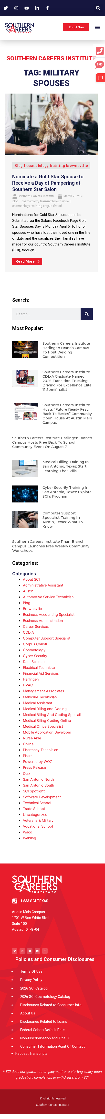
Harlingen (31, 679)
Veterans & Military (38, 820)
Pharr (27, 756)
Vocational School (38, 826)
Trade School (34, 809)
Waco (27, 832)
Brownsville (32, 609)
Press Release (34, 767)
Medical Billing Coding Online (47, 720)
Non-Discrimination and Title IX (45, 1038)
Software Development (42, 797)
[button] (98, 8)
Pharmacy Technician (40, 750)
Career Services (36, 626)
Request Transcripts (31, 1053)
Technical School (37, 803)
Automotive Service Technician (48, 597)
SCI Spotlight (34, 791)
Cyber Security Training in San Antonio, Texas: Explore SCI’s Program (67, 492)
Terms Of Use (31, 971)
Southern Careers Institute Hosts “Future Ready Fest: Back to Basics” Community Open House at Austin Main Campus (67, 414)
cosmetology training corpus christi (37, 206)
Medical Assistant (37, 703)
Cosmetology (34, 650)
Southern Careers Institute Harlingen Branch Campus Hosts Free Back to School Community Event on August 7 (52, 442)
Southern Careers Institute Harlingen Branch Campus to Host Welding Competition (66, 350)
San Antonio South (38, 785)
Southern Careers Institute (36, 196)
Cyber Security (35, 656)
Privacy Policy (31, 980)
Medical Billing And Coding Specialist (53, 715)
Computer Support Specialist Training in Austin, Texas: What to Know (62, 520)
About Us (27, 1013)
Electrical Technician (39, 667)
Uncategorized (35, 814)
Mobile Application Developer (47, 732)
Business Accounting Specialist (48, 614)
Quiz (26, 773)
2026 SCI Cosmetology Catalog (45, 996)
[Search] (87, 314)
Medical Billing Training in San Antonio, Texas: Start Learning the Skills (65, 466)
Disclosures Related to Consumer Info (51, 1005)
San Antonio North (38, 779)
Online (28, 744)
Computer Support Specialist (46, 638)
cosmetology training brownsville (57, 165)
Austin (28, 591)
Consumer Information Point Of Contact (52, 1046)
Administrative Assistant (43, 585)
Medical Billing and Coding (45, 709)
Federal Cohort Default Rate (42, 1030)
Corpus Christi (35, 644)
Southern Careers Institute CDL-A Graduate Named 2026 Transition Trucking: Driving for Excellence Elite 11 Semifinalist (67, 381)
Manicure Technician (40, 697)
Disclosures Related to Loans (43, 1021)
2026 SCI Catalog (34, 988)
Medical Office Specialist (43, 726)
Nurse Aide (32, 738)
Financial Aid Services (41, 673)
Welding (29, 838)
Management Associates (43, 691)
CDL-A (28, 632)
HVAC (28, 685)
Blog (19, 165)
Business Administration (43, 620)
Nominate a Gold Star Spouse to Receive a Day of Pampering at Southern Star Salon (48, 183)
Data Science (33, 662)
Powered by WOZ (37, 761)
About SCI (31, 579)
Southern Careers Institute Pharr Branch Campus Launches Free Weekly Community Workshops (50, 546)
